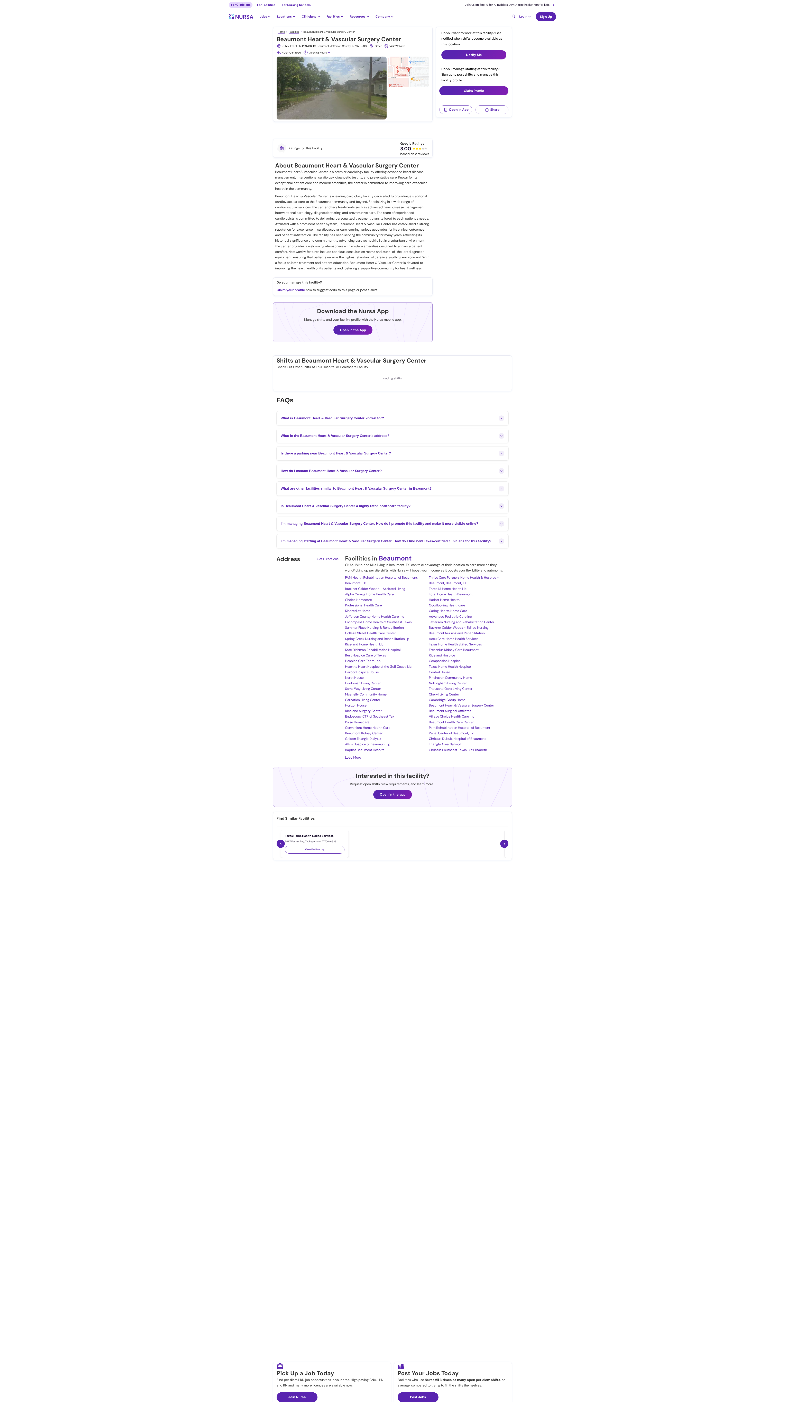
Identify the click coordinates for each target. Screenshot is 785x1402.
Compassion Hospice (445, 661)
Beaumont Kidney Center (363, 733)
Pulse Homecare (357, 722)
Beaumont (395, 558)
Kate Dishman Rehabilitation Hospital (373, 650)
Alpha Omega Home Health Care (369, 594)
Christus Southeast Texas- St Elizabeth (458, 750)
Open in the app (392, 794)
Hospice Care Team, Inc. (363, 661)
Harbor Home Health (444, 600)
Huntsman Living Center (363, 683)
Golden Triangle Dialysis (363, 739)
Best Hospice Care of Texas (365, 655)
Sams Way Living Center (363, 688)
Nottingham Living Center (448, 683)
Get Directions (328, 559)
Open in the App (353, 330)
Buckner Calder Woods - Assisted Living (375, 589)
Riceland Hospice (442, 655)
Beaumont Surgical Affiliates (450, 711)
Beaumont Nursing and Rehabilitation (457, 633)
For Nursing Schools (296, 5)
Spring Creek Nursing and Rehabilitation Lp (377, 639)
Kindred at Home (357, 611)
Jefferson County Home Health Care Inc (374, 616)
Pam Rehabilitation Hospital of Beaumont (459, 728)
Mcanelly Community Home (366, 694)
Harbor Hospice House (362, 672)
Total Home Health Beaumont (451, 594)
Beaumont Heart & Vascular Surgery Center (461, 705)
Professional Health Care (363, 605)
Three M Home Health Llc (448, 589)
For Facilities (266, 5)
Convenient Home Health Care (367, 728)
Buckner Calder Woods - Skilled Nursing (459, 627)
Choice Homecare (358, 600)
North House (354, 677)
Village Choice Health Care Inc (451, 716)
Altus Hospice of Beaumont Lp (367, 744)
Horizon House (356, 705)
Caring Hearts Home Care (448, 611)
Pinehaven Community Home (450, 677)
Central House (439, 672)
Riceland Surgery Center (363, 711)
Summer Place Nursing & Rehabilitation (374, 627)
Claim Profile (474, 91)
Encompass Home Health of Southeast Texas (378, 622)
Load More (353, 757)
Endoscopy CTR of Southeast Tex (369, 716)
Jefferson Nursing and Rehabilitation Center (461, 622)
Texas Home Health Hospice (450, 666)
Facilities (294, 31)
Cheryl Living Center (444, 694)
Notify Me (474, 55)
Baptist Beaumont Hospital (365, 750)
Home (281, 31)
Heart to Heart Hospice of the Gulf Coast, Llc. (378, 666)
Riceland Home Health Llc (364, 644)
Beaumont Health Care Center (451, 722)
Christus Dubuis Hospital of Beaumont (457, 739)
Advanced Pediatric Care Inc (450, 616)
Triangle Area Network (445, 744)
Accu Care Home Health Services (453, 639)
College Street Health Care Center (370, 633)
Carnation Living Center (362, 700)
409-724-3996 (291, 52)
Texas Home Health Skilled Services (455, 644)
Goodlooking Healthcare (447, 605)
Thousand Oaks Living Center (450, 688)
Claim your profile (291, 290)
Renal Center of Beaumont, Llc (451, 733)
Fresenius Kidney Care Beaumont (454, 650)
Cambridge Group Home (447, 700)
